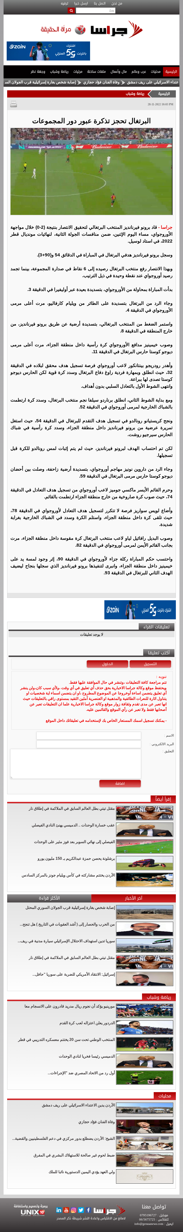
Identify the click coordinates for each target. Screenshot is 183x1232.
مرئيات (77, 71)
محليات (156, 71)
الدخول (107, 664)
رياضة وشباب (59, 71)
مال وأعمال (119, 71)
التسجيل (150, 664)
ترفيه (64, 3)
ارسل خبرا (81, 3)
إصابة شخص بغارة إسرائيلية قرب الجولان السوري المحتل (55, 82)
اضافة (120, 783)
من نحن (117, 3)
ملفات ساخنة (96, 71)
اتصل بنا (100, 3)
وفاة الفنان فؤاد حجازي (125, 82)
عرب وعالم (139, 71)
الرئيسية (171, 71)
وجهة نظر (38, 71)
